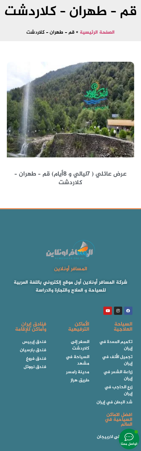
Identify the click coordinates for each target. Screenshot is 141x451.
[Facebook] (128, 311)
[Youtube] (107, 311)
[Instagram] (118, 311)
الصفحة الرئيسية (97, 32)
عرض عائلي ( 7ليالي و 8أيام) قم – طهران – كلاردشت (70, 178)
